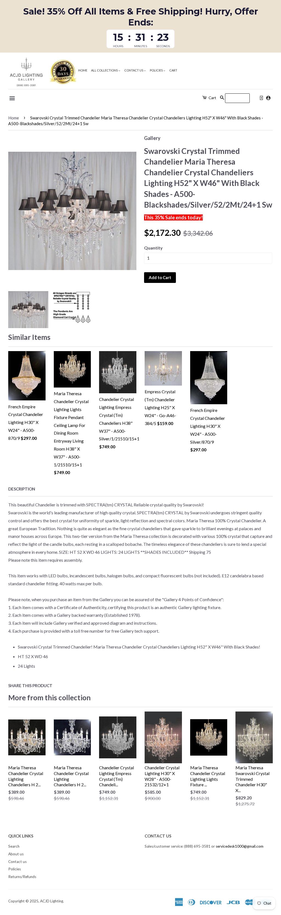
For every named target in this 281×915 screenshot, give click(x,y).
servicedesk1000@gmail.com (239, 846)
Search (13, 846)
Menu (12, 98)
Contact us (134, 70)
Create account (268, 98)
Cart (173, 70)
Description (21, 488)
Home (82, 70)
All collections (104, 70)
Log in (261, 98)
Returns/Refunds (22, 876)
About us (16, 854)
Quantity (153, 247)
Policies (156, 70)
